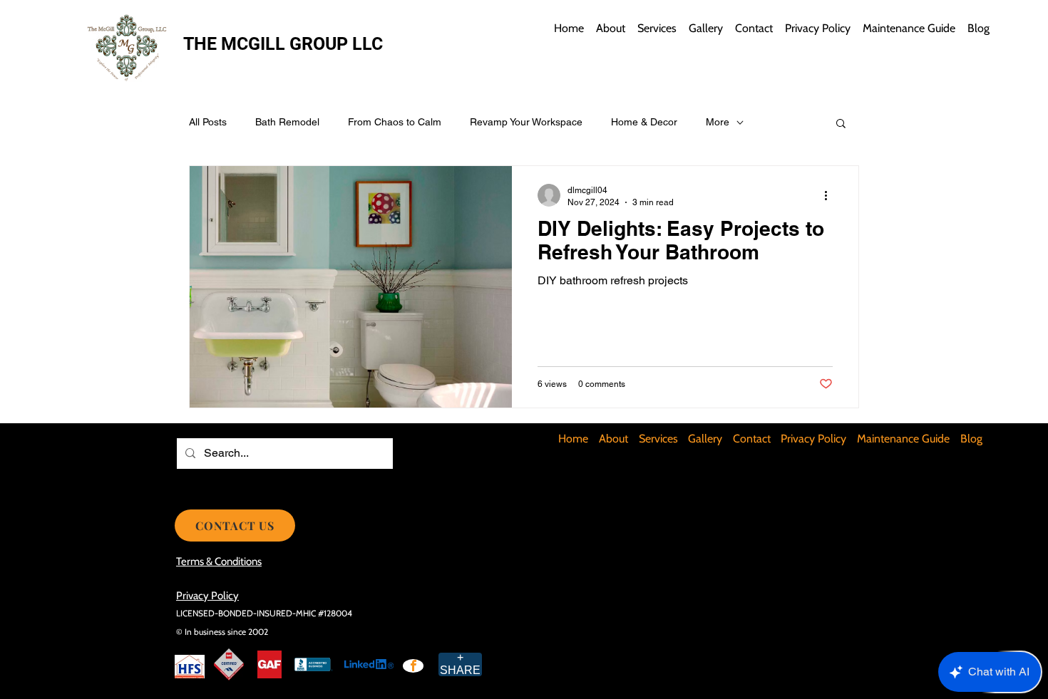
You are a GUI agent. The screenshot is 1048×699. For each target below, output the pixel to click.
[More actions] (830, 195)
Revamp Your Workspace (526, 122)
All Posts (208, 122)
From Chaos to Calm (394, 122)
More (717, 122)
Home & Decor (644, 122)
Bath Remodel (287, 122)
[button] (841, 124)
